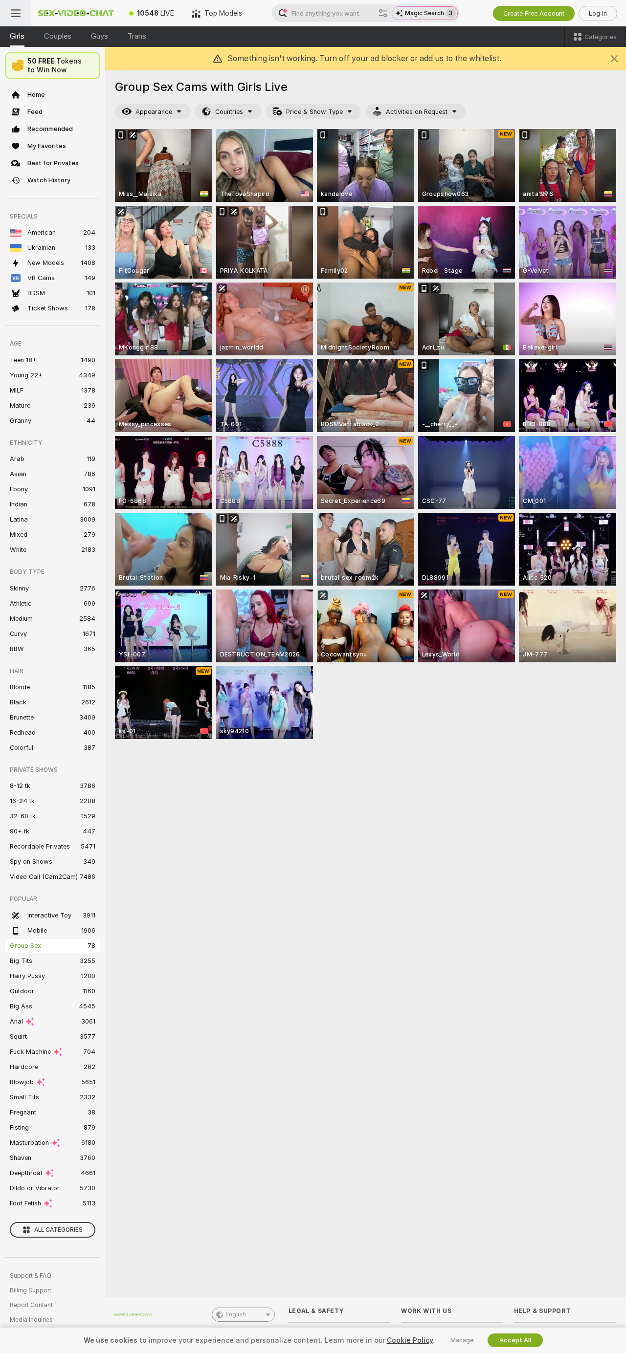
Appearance (153, 111)
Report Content (31, 1305)
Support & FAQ (30, 1275)
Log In (598, 13)
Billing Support (30, 1290)
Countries (229, 111)
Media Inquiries (31, 1319)
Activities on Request (416, 111)
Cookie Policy (410, 1340)
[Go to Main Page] (75, 13)
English (235, 1314)
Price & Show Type (314, 111)
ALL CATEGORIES (58, 1229)
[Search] (383, 13)
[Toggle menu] (15, 13)
